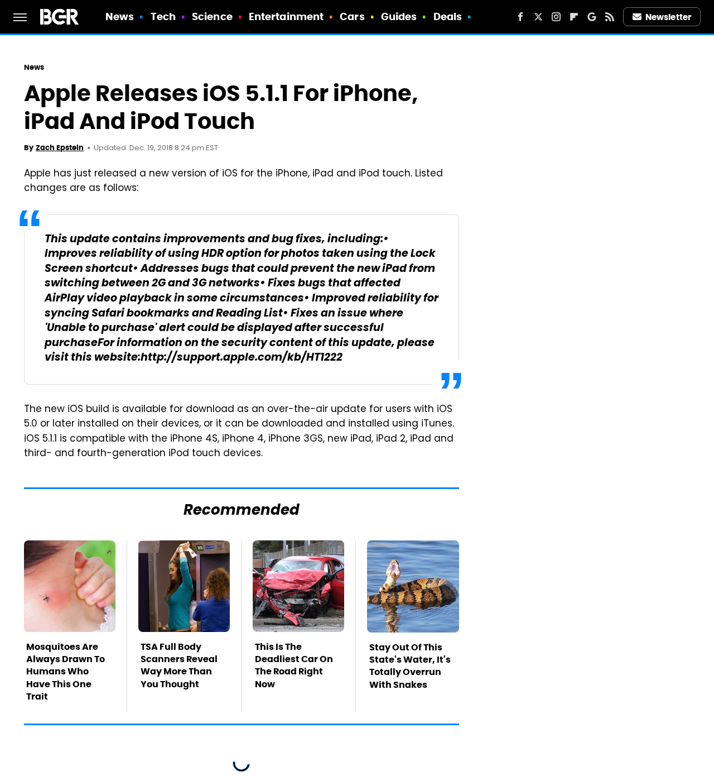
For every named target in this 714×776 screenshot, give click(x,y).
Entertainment (286, 16)
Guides (399, 16)
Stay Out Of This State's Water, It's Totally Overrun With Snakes (410, 666)
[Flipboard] (574, 16)
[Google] (591, 16)
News (119, 16)
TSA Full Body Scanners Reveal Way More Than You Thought (179, 665)
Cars (352, 16)
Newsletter (668, 17)
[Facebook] (520, 16)
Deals (447, 16)
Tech (163, 16)
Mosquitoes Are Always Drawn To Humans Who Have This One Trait (65, 672)
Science (212, 16)
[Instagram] (556, 16)
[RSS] (609, 16)
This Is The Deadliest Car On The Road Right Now (294, 665)
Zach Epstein (60, 147)
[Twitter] (538, 16)
